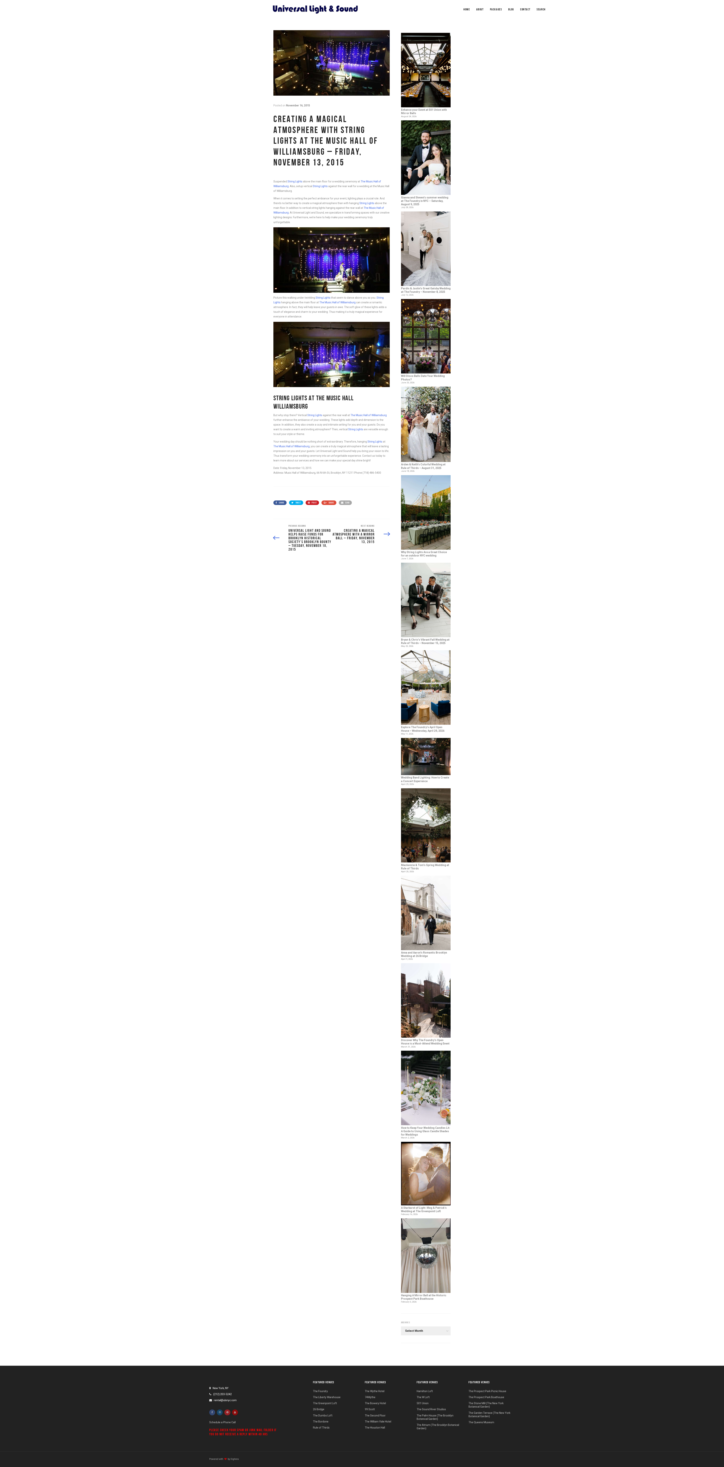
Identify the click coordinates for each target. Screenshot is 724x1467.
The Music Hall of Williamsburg (337, 302)
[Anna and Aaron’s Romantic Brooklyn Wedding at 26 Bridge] (426, 913)
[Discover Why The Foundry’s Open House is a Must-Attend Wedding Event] (426, 1000)
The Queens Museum (481, 1422)
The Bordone (320, 1421)
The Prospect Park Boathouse (486, 1397)
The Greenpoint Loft (325, 1403)
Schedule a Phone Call (222, 1422)
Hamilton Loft (425, 1391)
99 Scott (370, 1409)
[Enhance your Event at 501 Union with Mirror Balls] (426, 70)
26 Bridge (318, 1409)
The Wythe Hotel (374, 1391)
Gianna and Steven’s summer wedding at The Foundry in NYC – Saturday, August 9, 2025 (424, 201)
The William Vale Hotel (378, 1421)
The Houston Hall (375, 1427)
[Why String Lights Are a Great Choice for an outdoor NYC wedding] (426, 512)
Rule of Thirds (321, 1427)
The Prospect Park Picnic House (487, 1391)
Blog (511, 9)
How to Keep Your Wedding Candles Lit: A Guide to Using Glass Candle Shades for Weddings (425, 1131)
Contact (525, 9)
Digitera (235, 1459)
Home (466, 9)
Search (541, 9)
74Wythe (370, 1397)
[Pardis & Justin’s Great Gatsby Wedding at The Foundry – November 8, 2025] (426, 249)
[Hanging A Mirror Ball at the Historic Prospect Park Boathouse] (426, 1256)
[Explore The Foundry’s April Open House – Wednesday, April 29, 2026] (426, 687)
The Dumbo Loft (322, 1415)
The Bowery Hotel (375, 1403)
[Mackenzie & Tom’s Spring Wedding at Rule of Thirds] (426, 825)
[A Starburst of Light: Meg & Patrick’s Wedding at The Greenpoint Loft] (426, 1174)
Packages (496, 9)
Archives (405, 1322)
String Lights (295, 181)
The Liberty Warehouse (327, 1397)
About (480, 9)
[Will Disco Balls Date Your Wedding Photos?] (426, 336)
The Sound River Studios (431, 1409)
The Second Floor (375, 1415)
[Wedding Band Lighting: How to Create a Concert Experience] (426, 757)
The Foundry (320, 1391)
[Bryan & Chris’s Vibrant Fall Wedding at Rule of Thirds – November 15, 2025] (426, 600)
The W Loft (423, 1397)
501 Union (423, 1403)
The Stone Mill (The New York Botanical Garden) (486, 1405)
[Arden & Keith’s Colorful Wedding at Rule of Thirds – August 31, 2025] (426, 425)
